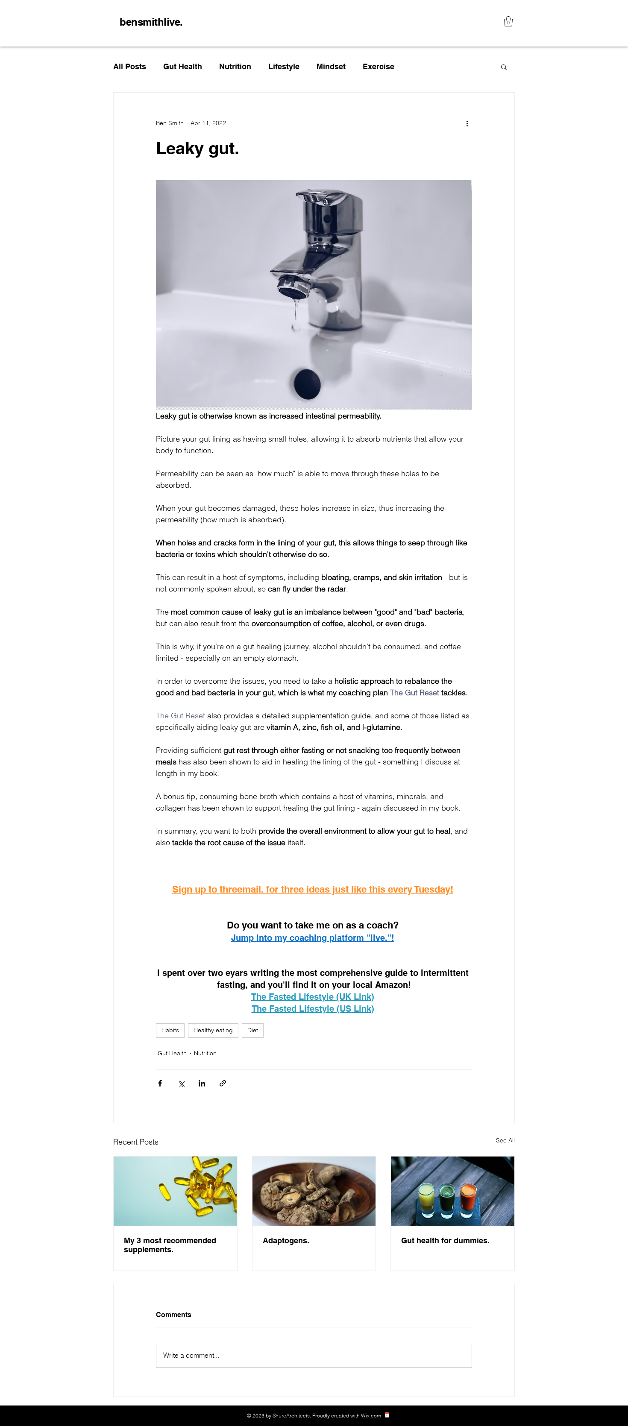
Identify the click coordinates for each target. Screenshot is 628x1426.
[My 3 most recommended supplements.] (175, 1191)
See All (505, 1140)
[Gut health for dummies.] (452, 1191)
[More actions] (467, 123)
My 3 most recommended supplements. (170, 1245)
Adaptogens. (286, 1240)
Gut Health (182, 66)
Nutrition (235, 66)
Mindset (331, 66)
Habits (170, 1030)
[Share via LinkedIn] (202, 1083)
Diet (252, 1030)
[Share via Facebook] (160, 1083)
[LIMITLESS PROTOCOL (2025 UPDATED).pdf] (387, 1416)
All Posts (129, 66)
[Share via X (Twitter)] (181, 1083)
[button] (508, 21)
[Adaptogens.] (314, 1191)
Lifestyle (283, 66)
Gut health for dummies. (445, 1240)
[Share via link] (223, 1083)
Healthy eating (213, 1030)
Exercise (378, 66)
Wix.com (371, 1415)
